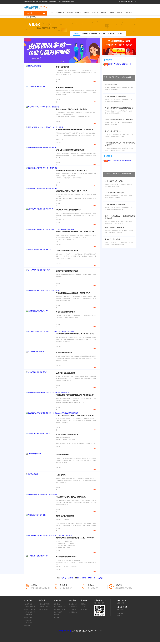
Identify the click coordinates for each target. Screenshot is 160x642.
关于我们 (120, 12)
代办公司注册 (28, 604)
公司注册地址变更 (29, 606)
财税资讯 (112, 12)
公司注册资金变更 (29, 612)
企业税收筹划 (73, 612)
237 (89, 578)
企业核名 (78, 12)
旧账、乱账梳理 (43, 609)
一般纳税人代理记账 (44, 606)
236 (86, 578)
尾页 (101, 578)
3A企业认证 (84, 606)
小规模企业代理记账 (44, 604)
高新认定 (83, 604)
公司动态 (85, 33)
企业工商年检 (28, 623)
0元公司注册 (60, 12)
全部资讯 (77, 33)
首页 (52, 12)
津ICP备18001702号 (64, 631)
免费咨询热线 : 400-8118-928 (127, 1)
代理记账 (70, 12)
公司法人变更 (28, 617)
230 (70, 578)
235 (83, 578)
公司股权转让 (28, 620)
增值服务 (103, 12)
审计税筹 (95, 12)
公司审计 (120, 33)
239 (94, 578)
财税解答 (94, 33)
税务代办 (86, 12)
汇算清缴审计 (73, 606)
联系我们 (129, 12)
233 (78, 578)
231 (73, 578)
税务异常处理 (58, 612)
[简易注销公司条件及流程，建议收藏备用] (117, 64)
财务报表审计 (73, 604)
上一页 (67, 578)
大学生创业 (84, 609)
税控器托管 (57, 604)
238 (91, 578)
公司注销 (27, 625)
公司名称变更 (28, 614)
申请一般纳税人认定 (60, 606)
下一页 (97, 578)
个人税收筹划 (73, 609)
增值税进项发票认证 (60, 609)
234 (81, 578)
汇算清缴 (56, 614)
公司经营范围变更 (29, 609)
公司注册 (102, 33)
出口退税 (56, 617)
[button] (61, 61)
